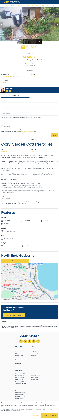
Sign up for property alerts (14, 315)
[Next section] (6, 139)
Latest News (18, 363)
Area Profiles (33, 355)
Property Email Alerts (35, 353)
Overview (34, 139)
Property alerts (8, 126)
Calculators (33, 350)
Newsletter (7, 124)
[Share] (58, 6)
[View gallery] (23, 47)
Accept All (53, 415)
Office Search (18, 353)
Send (54, 135)
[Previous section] (1, 139)
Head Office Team (19, 355)
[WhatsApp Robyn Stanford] (10, 91)
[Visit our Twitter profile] (25, 341)
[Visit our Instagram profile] (34, 341)
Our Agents (17, 350)
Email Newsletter (19, 367)
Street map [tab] (15, 261)
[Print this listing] (31, 47)
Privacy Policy (48, 129)
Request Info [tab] (15, 95)
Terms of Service (31, 131)
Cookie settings (35, 415)
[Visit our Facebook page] (21, 341)
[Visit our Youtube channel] (38, 341)
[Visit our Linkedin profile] (29, 341)
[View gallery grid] (27, 47)
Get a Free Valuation (35, 351)
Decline (45, 415)
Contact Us (17, 351)
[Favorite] (54, 6)
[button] (1, 25)
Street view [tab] (44, 261)
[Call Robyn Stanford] (7, 91)
